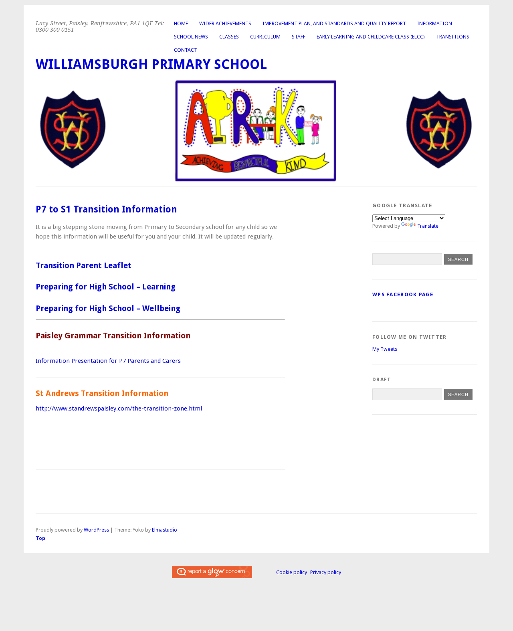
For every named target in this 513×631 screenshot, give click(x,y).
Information (434, 23)
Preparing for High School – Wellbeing (108, 308)
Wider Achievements (225, 23)
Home (181, 23)
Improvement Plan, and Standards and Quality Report (334, 23)
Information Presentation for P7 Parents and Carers (109, 360)
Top (40, 538)
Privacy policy (325, 572)
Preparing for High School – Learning (106, 286)
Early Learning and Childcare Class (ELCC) (371, 37)
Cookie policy (291, 572)
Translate (427, 226)
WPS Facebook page (403, 294)
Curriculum (265, 37)
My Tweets (384, 349)
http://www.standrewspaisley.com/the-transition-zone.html (120, 408)
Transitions (452, 37)
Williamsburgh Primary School (151, 64)
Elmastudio (164, 530)
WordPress (96, 530)
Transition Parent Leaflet (83, 265)
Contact (185, 50)
